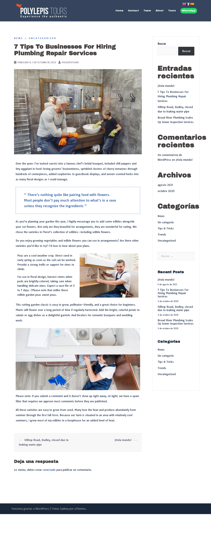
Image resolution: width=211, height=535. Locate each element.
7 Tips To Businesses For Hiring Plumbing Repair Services (173, 96)
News (18, 38)
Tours (172, 10)
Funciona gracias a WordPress (30, 508)
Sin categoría (166, 222)
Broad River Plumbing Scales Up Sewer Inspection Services (176, 322)
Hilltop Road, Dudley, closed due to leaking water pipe (175, 308)
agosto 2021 (165, 185)
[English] (184, 3)
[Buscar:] (176, 256)
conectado (49, 469)
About (160, 10)
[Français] (188, 3)
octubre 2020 (166, 191)
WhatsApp (189, 10)
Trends (162, 234)
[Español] (192, 3)
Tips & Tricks (166, 228)
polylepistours (70, 62)
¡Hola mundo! (123, 440)
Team (147, 10)
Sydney (64, 508)
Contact (133, 10)
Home (119, 10)
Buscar (162, 43)
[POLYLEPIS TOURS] (41, 10)
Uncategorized (42, 38)
